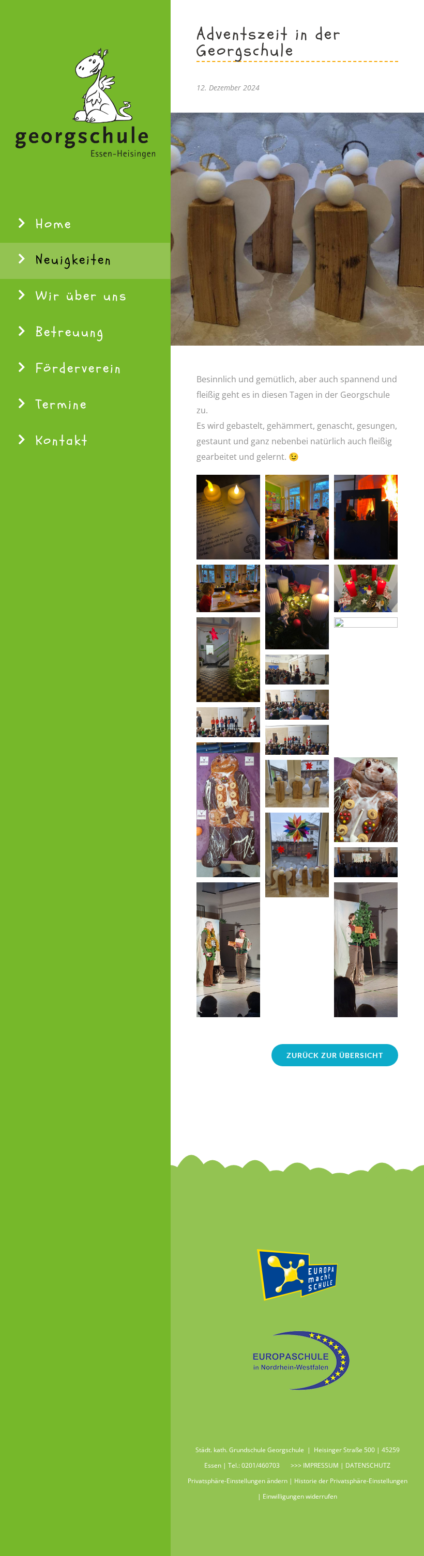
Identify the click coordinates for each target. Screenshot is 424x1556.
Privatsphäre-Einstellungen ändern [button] (237, 1480)
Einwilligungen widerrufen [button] (300, 1496)
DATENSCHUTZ (367, 1465)
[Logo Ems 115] (297, 1249)
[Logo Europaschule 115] (297, 1335)
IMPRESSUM (320, 1465)
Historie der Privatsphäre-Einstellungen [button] (350, 1480)
